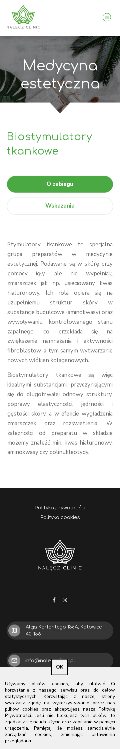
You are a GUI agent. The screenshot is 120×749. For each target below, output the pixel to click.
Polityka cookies (60, 517)
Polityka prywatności (60, 508)
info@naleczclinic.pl (50, 661)
